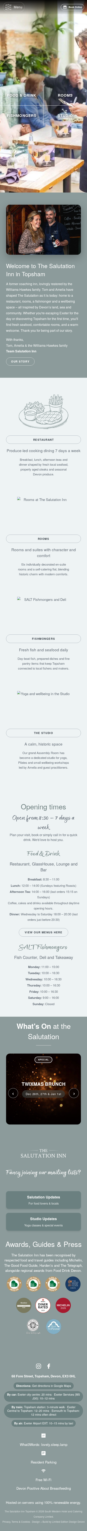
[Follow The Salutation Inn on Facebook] (48, 1365)
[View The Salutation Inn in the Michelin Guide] (63, 1307)
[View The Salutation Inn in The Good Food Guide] (72, 1286)
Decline (63, 1527)
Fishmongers (43, 639)
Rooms (43, 539)
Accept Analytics (24, 1527)
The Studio (43, 733)
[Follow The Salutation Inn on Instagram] (39, 1365)
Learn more (46, 1521)
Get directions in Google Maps (51, 1386)
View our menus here (44, 932)
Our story (20, 361)
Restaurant (43, 440)
